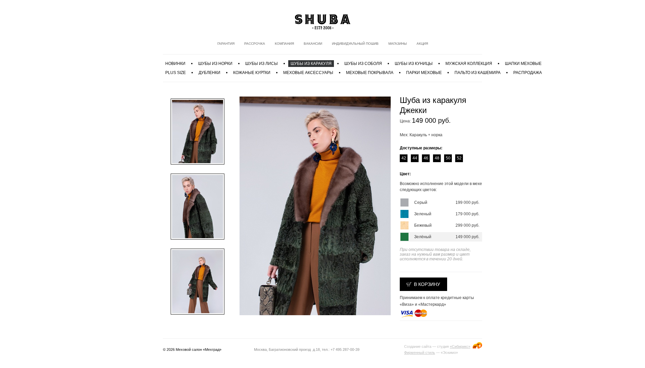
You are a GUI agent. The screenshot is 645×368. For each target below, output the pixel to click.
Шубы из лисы (261, 63)
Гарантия (225, 43)
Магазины (397, 43)
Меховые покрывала (369, 72)
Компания (284, 43)
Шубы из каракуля (311, 63)
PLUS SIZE (175, 72)
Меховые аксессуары (308, 72)
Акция (422, 43)
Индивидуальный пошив (355, 43)
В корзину (427, 284)
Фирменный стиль (419, 353)
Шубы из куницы (414, 63)
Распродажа (527, 72)
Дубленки (209, 72)
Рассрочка (254, 43)
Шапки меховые (523, 63)
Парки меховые (424, 72)
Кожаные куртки (251, 72)
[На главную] (322, 21)
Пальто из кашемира (478, 72)
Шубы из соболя (363, 63)
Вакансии (313, 43)
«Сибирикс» (460, 346)
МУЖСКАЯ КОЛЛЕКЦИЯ (468, 63)
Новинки (175, 63)
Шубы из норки (215, 63)
